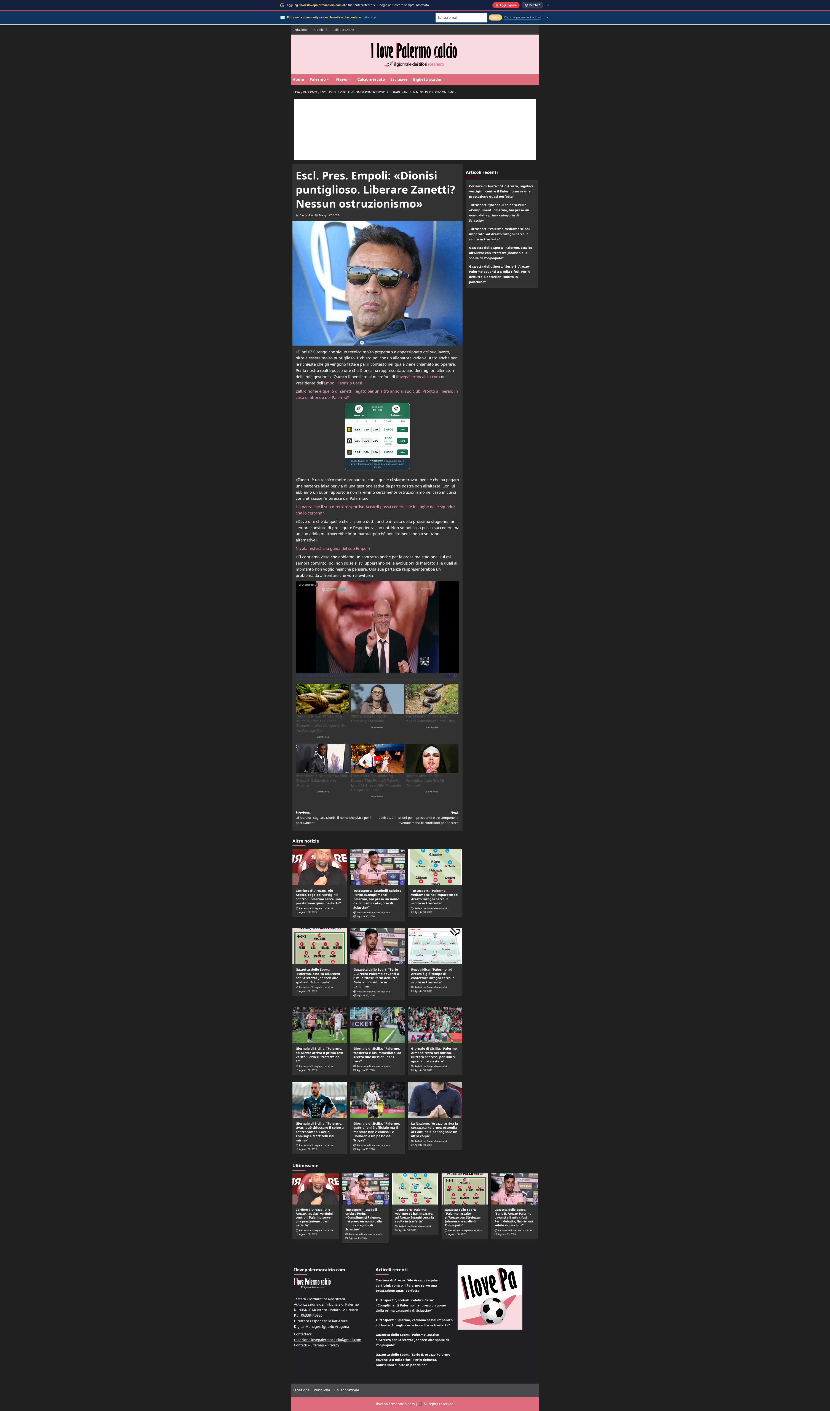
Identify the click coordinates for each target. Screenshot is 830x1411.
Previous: (334, 817)
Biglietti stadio (427, 79)
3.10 (366, 429)
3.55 (357, 440)
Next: (418, 817)
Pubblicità (320, 30)
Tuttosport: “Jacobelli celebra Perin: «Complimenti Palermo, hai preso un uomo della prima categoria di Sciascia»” (377, 898)
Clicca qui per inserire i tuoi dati (522, 17)
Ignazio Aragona (335, 1326)
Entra (495, 17)
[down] (328, 80)
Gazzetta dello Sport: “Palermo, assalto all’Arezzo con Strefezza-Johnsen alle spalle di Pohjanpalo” (318, 975)
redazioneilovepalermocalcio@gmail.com (327, 1339)
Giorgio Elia (306, 215)
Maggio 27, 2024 (329, 215)
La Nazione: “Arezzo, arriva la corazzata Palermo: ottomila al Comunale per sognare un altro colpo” (434, 1129)
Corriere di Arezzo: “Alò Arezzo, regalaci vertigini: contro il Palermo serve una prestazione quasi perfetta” (318, 896)
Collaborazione (343, 30)
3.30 (366, 440)
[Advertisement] (415, 129)
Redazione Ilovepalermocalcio (316, 908)
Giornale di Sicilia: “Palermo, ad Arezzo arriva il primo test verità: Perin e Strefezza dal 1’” (319, 1054)
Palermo (318, 79)
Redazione (300, 30)
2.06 (375, 440)
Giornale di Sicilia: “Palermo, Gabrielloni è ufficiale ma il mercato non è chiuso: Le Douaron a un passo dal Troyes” (376, 1131)
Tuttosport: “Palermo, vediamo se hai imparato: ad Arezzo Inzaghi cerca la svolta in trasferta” (434, 896)
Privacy (333, 1345)
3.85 (357, 429)
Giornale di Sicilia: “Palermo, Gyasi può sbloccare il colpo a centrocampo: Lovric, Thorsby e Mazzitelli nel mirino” (320, 1131)
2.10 (375, 429)
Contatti (300, 1345)
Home (298, 79)
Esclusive (399, 79)
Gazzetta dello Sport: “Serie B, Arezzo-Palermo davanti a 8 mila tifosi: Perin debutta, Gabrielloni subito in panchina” (376, 977)
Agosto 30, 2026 (308, 912)
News (341, 79)
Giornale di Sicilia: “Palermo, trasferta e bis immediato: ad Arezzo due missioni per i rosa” (377, 1054)
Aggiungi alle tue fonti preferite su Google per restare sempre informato (358, 5)
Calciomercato (371, 79)
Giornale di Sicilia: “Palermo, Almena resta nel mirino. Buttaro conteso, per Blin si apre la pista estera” (434, 1054)
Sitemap (317, 1345)
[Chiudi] (547, 5)
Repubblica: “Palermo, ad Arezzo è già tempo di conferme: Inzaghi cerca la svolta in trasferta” (433, 975)
